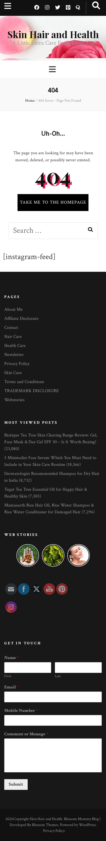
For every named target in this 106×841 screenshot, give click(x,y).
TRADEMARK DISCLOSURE (31, 391)
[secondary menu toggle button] (7, 6)
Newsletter (14, 355)
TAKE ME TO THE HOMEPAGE (53, 202)
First (7, 676)
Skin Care (13, 373)
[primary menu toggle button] (53, 69)
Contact (11, 328)
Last (58, 676)
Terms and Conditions (24, 382)
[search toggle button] (96, 5)
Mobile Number (21, 711)
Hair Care (13, 337)
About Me (13, 309)
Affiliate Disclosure (21, 318)
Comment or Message (26, 734)
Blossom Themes (45, 824)
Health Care (15, 346)
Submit (16, 784)
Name (11, 658)
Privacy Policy (16, 364)
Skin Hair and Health (53, 34)
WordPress (87, 824)
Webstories (14, 400)
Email (11, 687)
